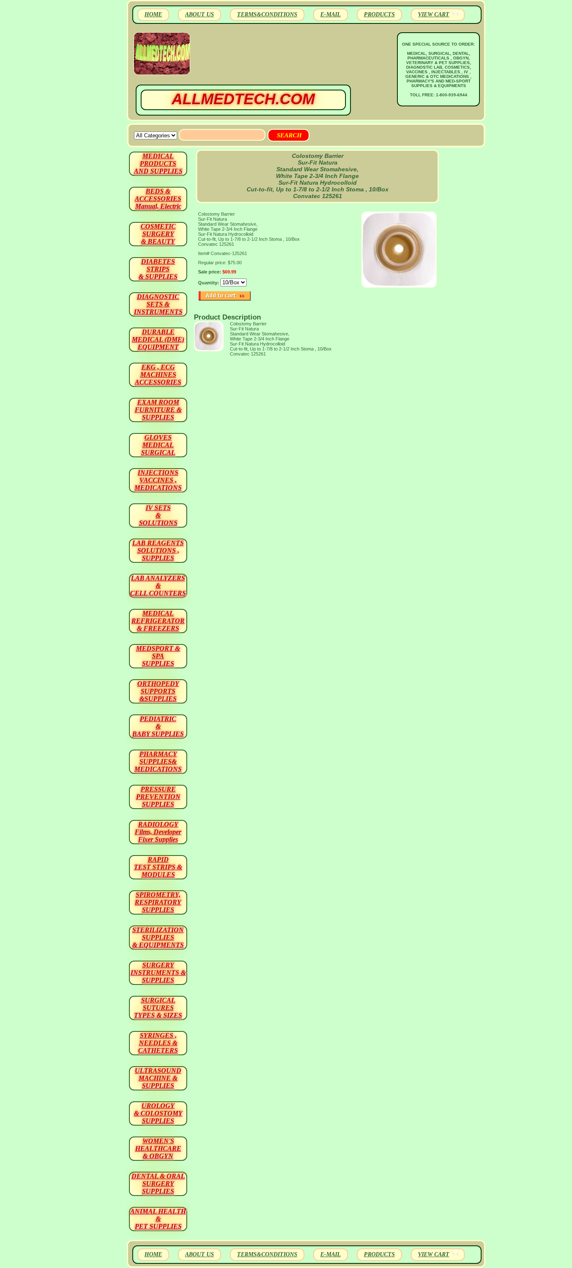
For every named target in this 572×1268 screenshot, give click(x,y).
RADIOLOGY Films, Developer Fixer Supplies (158, 832)
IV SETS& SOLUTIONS (158, 515)
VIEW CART (433, 14)
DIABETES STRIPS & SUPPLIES (158, 269)
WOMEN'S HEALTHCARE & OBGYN (158, 1148)
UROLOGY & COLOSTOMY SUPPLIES (158, 1113)
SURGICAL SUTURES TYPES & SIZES (158, 1008)
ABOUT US (199, 14)
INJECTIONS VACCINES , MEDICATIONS (158, 480)
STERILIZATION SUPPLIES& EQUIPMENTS (158, 937)
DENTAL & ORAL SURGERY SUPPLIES (158, 1184)
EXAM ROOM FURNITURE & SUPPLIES (158, 410)
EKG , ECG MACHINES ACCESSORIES (158, 374)
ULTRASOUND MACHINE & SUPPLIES (158, 1078)
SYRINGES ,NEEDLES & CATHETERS (158, 1043)
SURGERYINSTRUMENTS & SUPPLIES (158, 972)
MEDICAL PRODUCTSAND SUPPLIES (158, 163)
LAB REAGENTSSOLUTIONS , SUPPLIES (158, 550)
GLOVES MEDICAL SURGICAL (158, 445)
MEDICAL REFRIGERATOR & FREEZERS (158, 621)
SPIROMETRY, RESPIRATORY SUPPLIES (158, 902)
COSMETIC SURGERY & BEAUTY (158, 234)
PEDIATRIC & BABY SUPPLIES (158, 726)
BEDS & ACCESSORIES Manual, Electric (158, 199)
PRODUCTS (379, 14)
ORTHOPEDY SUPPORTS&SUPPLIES (158, 691)
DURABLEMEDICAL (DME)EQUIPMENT (158, 339)
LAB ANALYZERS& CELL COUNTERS (158, 586)
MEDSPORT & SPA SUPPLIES (158, 656)
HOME (153, 14)
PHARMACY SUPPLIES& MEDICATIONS (158, 761)
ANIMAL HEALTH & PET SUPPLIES (158, 1219)
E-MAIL (330, 14)
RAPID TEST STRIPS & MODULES (158, 867)
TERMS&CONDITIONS (267, 14)
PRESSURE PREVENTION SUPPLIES (158, 797)
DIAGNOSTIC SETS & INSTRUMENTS (158, 304)
